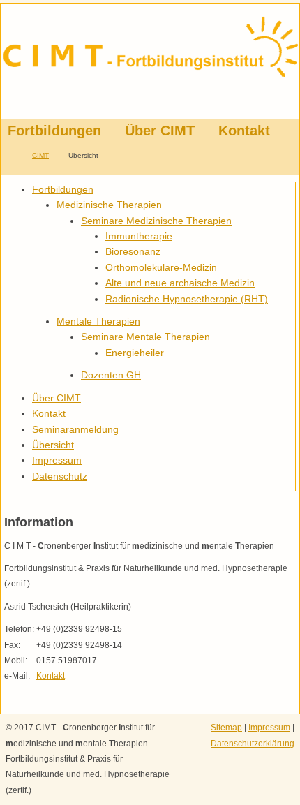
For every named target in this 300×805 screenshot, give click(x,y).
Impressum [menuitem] (57, 460)
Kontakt (50, 676)
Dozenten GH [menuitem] (111, 375)
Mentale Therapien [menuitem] (98, 321)
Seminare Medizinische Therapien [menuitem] (156, 220)
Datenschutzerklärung (252, 743)
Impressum (269, 727)
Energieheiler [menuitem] (134, 352)
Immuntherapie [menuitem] (138, 236)
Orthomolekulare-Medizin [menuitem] (161, 267)
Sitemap (226, 727)
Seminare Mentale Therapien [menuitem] (145, 336)
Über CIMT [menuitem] (160, 130)
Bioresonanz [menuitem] (132, 251)
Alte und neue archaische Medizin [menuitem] (180, 282)
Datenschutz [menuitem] (59, 476)
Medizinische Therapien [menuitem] (109, 204)
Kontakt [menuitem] (244, 130)
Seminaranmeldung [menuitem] (75, 429)
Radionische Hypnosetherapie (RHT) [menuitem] (186, 298)
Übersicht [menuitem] (53, 444)
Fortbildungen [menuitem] (54, 130)
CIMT (40, 155)
